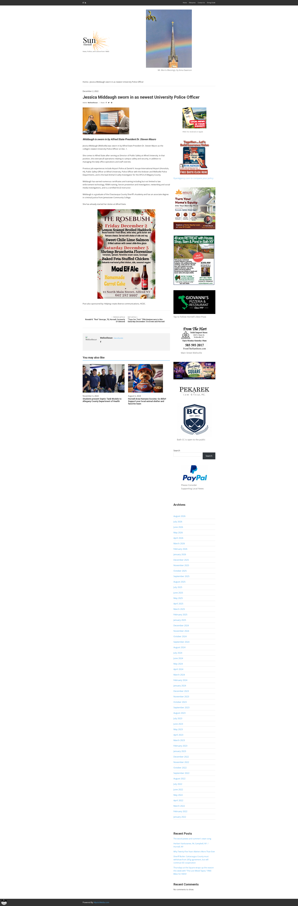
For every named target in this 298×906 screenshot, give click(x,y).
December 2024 (181, 625)
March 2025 (179, 609)
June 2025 (178, 592)
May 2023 (178, 729)
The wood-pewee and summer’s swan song (192, 838)
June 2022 (178, 789)
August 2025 (179, 581)
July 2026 (177, 521)
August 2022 (179, 778)
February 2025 (180, 614)
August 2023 (179, 713)
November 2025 (181, 565)
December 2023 (181, 691)
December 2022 (181, 756)
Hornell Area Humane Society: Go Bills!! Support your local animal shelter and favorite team (147, 401)
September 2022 (181, 773)
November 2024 (181, 631)
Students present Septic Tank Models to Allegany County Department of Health (102, 400)
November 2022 (181, 762)
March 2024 (179, 674)
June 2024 (178, 658)
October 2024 (180, 636)
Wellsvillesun (93, 103)
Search (176, 450)
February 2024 (180, 680)
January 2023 (179, 751)
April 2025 (178, 603)
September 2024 (181, 641)
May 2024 (178, 663)
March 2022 (179, 805)
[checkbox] (4, 902)
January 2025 (179, 620)
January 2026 (179, 554)
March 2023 (179, 740)
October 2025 (180, 570)
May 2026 (178, 532)
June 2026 (178, 527)
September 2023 (181, 707)
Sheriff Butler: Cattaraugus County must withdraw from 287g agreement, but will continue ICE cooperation (191, 859)
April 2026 (178, 538)
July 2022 (177, 784)
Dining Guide (211, 3)
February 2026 (180, 549)
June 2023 (178, 723)
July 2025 (177, 587)
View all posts (118, 338)
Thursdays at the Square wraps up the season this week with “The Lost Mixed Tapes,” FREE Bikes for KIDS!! (193, 870)
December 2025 (181, 559)
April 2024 (178, 669)
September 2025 (181, 576)
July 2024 (177, 652)
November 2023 (181, 696)
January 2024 (179, 685)
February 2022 (180, 811)
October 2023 (180, 702)
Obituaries (192, 3)
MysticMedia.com (101, 902)
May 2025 (178, 598)
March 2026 (179, 543)
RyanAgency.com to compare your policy (193, 178)
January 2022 (179, 816)
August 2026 (179, 516)
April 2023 (178, 734)
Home (185, 3)
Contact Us (201, 3)
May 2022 (178, 795)
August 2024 (179, 647)
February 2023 (180, 745)
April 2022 (178, 800)
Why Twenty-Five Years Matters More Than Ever (194, 851)
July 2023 (177, 718)
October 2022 (180, 767)
